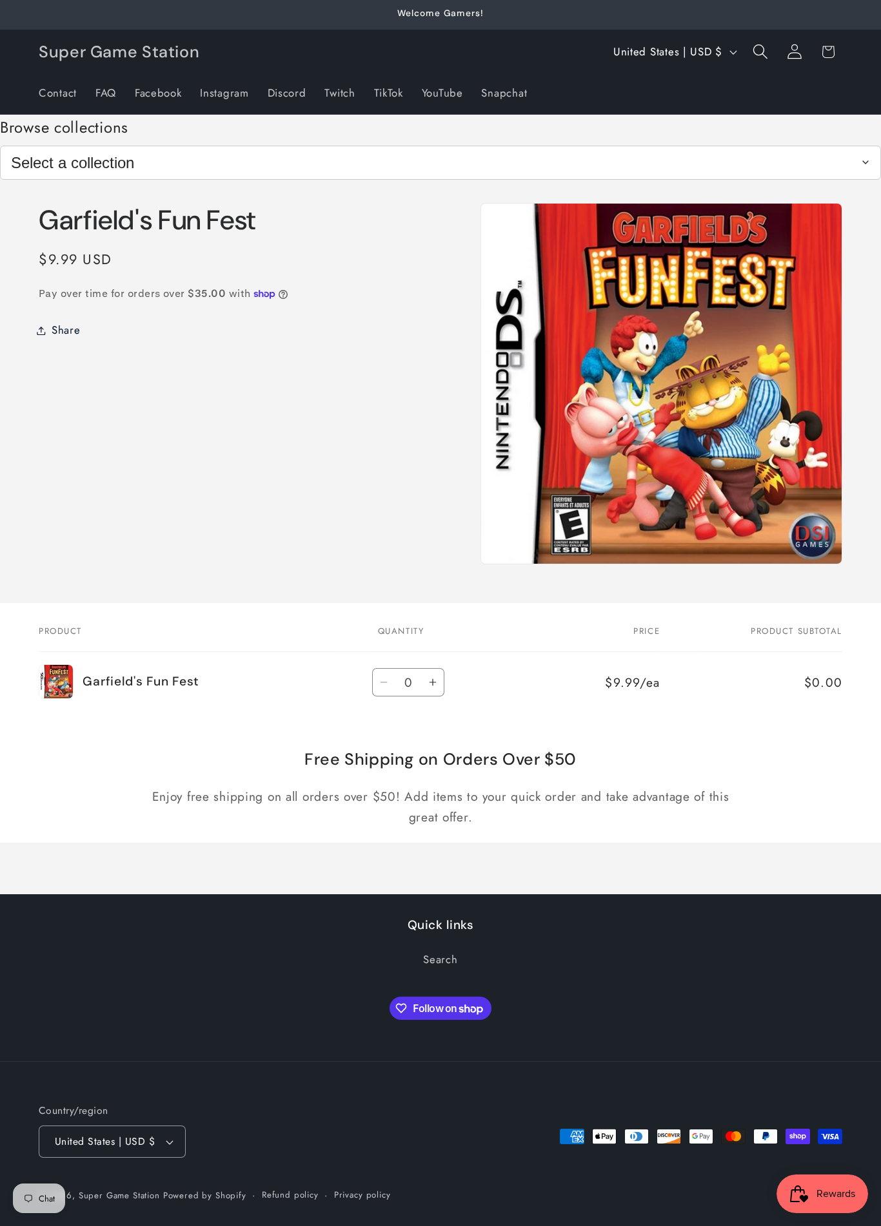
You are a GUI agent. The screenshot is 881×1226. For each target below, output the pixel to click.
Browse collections (64, 127)
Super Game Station (119, 1195)
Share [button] (66, 330)
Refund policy (290, 1195)
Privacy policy (362, 1195)
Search (440, 960)
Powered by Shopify (204, 1195)
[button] (760, 52)
